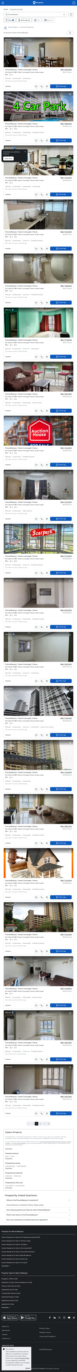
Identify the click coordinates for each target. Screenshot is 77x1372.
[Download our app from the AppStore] (10, 1317)
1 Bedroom (8, 1175)
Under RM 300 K (21, 1166)
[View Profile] (8, 40)
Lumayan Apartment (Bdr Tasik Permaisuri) (53, 1141)
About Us (5, 1326)
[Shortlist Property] (70, 40)
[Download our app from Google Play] (28, 1317)
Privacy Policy (44, 1328)
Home (6, 9)
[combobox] (35, 14)
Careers (5, 1334)
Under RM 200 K (10, 1166)
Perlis (7, 1156)
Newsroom (6, 1330)
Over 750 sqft (9, 1185)
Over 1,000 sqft (20, 1185)
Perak (12, 1156)
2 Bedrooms (17, 1175)
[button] (5, 27)
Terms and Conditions (47, 1336)
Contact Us (6, 1338)
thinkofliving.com (45, 1349)
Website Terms (45, 1332)
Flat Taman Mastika (20, 1143)
